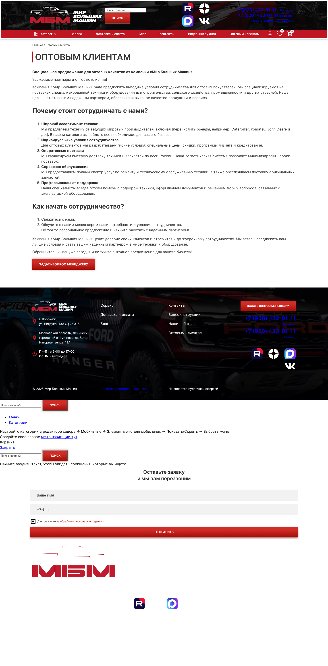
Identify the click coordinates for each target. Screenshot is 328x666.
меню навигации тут (59, 436)
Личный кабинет (271, 588)
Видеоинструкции (184, 314)
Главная (37, 45)
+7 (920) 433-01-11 (265, 15)
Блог (104, 323)
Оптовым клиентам (185, 333)
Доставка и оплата (117, 314)
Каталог (49, 588)
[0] (279, 34)
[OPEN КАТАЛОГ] (55, 34)
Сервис (107, 305)
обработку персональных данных (82, 521)
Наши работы (180, 323)
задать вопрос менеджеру (272, 20)
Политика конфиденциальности (124, 389)
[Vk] (204, 21)
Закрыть (7, 447)
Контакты (176, 305)
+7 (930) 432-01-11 (264, 9)
